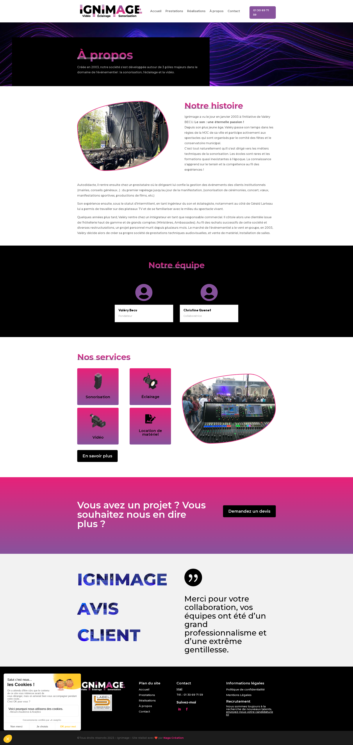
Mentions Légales (239, 695)
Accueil (155, 11)
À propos (217, 11)
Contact (234, 11)
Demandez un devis (249, 511)
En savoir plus (97, 456)
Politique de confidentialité (245, 689)
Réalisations (196, 11)
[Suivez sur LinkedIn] (179, 709)
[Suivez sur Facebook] (187, 709)
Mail (179, 689)
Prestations (174, 11)
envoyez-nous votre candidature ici (249, 713)
